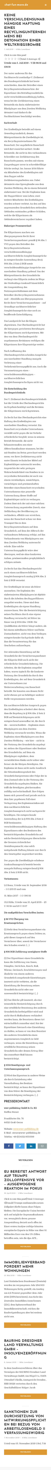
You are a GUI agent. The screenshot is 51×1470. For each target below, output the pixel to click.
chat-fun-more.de (16, 5)
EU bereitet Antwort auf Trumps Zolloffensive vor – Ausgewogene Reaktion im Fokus (25, 1180)
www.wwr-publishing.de (26, 1129)
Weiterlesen (25, 1246)
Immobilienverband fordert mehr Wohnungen (24, 1267)
